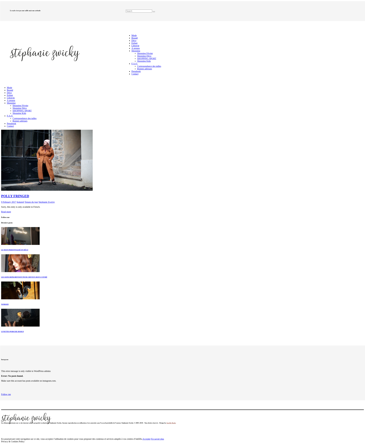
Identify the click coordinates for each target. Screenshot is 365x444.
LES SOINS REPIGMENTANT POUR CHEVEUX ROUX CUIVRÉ (24, 277)
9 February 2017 (8, 202)
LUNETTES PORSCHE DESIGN (12, 331)
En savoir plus (157, 439)
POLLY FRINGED (15, 196)
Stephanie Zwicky (46, 202)
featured (20, 202)
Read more (6, 212)
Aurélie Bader (171, 423)
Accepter (146, 439)
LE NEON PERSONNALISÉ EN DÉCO (14, 250)
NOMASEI (5, 304)
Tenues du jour (31, 202)
